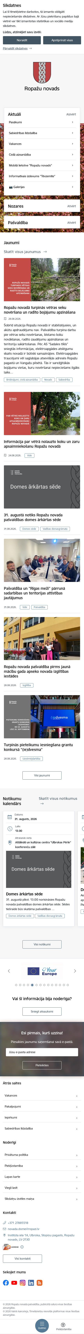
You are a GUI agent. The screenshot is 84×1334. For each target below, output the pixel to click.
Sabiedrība (64, 379)
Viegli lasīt (11, 1188)
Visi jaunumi (42, 775)
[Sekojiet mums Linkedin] (31, 1283)
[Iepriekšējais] (9, 971)
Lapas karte (12, 1177)
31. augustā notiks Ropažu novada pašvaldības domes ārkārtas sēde (33, 517)
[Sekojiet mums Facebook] (6, 1283)
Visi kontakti (22, 1258)
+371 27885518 (18, 1223)
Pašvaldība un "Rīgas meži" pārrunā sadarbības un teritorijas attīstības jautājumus (34, 593)
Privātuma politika (16, 1155)
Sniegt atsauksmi (42, 1011)
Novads (48, 379)
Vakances (11, 1095)
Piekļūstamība (14, 1166)
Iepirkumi (11, 1117)
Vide (29, 455)
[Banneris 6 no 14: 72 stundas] (42, 971)
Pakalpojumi (13, 1106)
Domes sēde (29, 528)
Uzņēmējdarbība (31, 758)
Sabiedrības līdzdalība (19, 1128)
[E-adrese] (11, 1247)
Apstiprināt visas (62, 40)
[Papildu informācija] (22, 1246)
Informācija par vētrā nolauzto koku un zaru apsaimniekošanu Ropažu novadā (42, 444)
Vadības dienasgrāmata (55, 528)
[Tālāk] (75, 971)
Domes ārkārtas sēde (24, 894)
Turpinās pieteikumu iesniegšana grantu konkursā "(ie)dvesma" (38, 747)
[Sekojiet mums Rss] (39, 1283)
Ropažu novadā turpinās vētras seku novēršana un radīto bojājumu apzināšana (39, 310)
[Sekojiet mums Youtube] (14, 1282)
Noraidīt (22, 40)
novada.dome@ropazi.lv (23, 1229)
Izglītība (27, 685)
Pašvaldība (39, 607)
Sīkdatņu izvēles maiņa (19, 1199)
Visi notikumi (42, 944)
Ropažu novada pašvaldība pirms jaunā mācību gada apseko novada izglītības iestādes (37, 671)
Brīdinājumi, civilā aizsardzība (22, 379)
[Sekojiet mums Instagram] (23, 1283)
